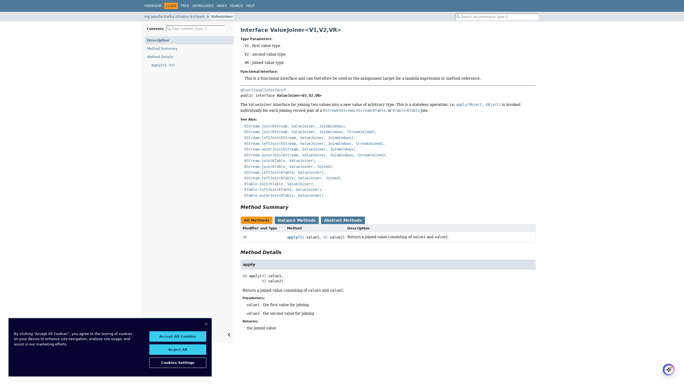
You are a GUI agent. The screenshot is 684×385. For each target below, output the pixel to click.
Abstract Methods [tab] (343, 220)
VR (245, 237)
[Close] (206, 324)
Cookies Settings (178, 363)
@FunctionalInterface (261, 90)
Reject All (177, 350)
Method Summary (162, 49)
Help (250, 6)
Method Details (160, 57)
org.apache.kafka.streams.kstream (174, 16)
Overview (152, 6)
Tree (185, 6)
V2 (325, 237)
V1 (302, 237)
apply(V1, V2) (163, 65)
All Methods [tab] (256, 220)
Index (222, 6)
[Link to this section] (292, 207)
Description (158, 40)
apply (292, 237)
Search (236, 6)
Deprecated (202, 6)
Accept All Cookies (177, 336)
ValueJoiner (222, 16)
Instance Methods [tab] (297, 220)
